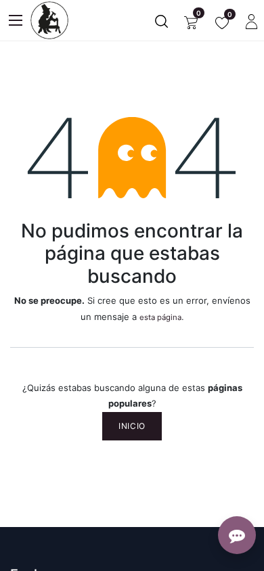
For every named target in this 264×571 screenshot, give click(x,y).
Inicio (132, 426)
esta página (160, 317)
